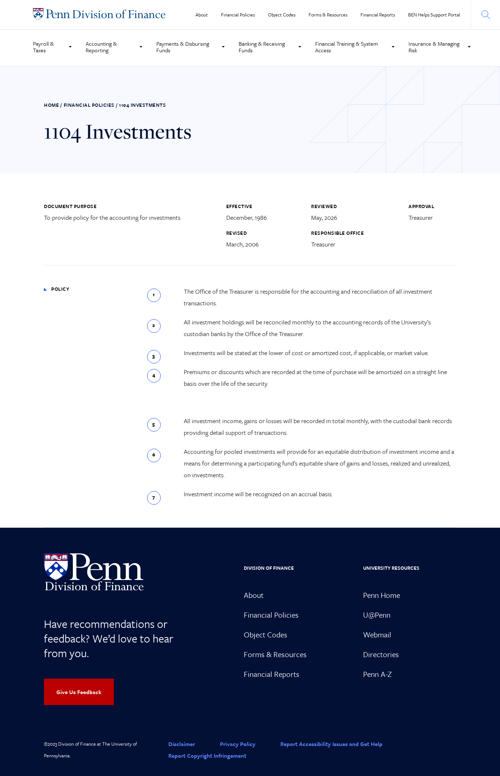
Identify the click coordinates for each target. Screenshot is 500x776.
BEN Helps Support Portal (434, 14)
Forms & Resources (328, 14)
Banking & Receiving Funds (262, 46)
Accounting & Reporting (101, 46)
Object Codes (281, 14)
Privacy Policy (237, 744)
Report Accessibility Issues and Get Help (331, 744)
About (201, 14)
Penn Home (381, 594)
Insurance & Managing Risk (433, 46)
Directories (381, 654)
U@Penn (377, 614)
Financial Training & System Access (346, 46)
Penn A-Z (377, 673)
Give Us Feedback (78, 692)
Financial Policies (238, 14)
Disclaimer (181, 744)
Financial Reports (378, 14)
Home (51, 105)
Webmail (377, 634)
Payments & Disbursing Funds (182, 46)
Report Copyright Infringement (207, 755)
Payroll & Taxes (43, 46)
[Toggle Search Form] (485, 14)
